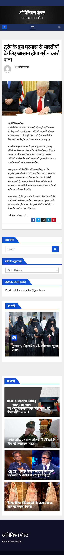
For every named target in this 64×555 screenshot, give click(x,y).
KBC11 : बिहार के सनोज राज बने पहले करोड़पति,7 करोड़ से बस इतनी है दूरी (30, 473)
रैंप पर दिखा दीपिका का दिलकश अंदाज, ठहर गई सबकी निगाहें (30, 505)
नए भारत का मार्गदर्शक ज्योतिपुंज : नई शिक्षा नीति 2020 (28, 410)
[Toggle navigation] (32, 27)
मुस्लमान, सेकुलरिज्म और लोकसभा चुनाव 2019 (31, 348)
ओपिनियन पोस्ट (32, 13)
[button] (59, 27)
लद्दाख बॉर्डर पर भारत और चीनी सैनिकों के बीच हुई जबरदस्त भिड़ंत (31, 442)
